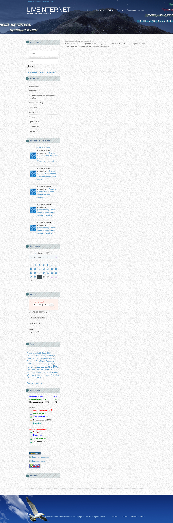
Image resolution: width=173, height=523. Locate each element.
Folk (34, 364)
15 (52, 269)
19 (40, 273)
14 (48, 269)
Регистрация (32, 72)
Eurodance (50, 361)
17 (31, 273)
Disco (35, 358)
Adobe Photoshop (36, 103)
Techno (38, 372)
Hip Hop (50, 364)
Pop (55, 366)
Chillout (50, 353)
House (56, 364)
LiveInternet (49, 9)
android (38, 353)
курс (47, 375)
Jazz (38, 367)
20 (44, 273)
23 (56, 273)
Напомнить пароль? (47, 72)
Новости (32, 91)
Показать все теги (34, 383)
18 (35, 273)
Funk (39, 364)
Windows (30, 375)
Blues (44, 353)
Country (43, 356)
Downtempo (43, 358)
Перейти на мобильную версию (40, 1)
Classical (30, 356)
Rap (37, 370)
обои (52, 375)
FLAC (29, 364)
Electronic (31, 361)
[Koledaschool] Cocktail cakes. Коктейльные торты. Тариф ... (46, 212)
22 (52, 273)
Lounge (44, 367)
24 (31, 277)
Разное (32, 131)
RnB (41, 370)
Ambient (30, 353)
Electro (52, 358)
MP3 (50, 367)
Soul (51, 370)
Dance (50, 356)
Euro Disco (40, 361)
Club (37, 356)
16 (56, 269)
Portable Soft (34, 126)
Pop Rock (31, 370)
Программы (34, 122)
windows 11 (39, 375)
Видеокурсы (34, 86)
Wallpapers (53, 372)
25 (35, 277)
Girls (44, 364)
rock (46, 369)
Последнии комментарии (39, 147)
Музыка (32, 117)
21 (48, 273)
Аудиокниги (34, 107)
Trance (45, 372)
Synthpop (31, 372)
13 (44, 269)
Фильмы (32, 112)
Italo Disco (31, 367)
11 (35, 269)
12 (40, 269)
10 (31, 269)
